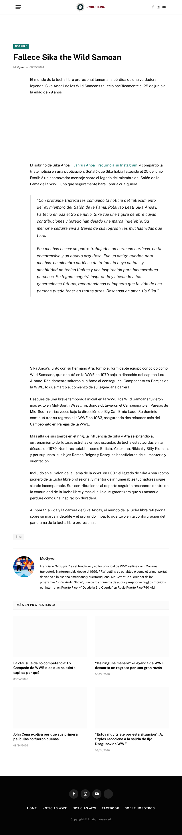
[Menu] (18, 7)
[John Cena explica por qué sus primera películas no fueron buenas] (50, 707)
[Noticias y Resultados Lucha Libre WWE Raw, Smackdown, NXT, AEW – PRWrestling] (91, 7)
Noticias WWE (54, 808)
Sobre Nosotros (140, 808)
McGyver (19, 67)
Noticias (21, 46)
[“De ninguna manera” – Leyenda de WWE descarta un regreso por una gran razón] (132, 636)
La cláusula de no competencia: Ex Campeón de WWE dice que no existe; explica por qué (44, 668)
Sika (19, 536)
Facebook (110, 808)
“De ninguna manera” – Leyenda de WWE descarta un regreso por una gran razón (129, 665)
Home (32, 808)
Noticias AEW (84, 808)
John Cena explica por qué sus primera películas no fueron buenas (45, 736)
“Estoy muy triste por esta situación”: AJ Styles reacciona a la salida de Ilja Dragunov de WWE (129, 739)
